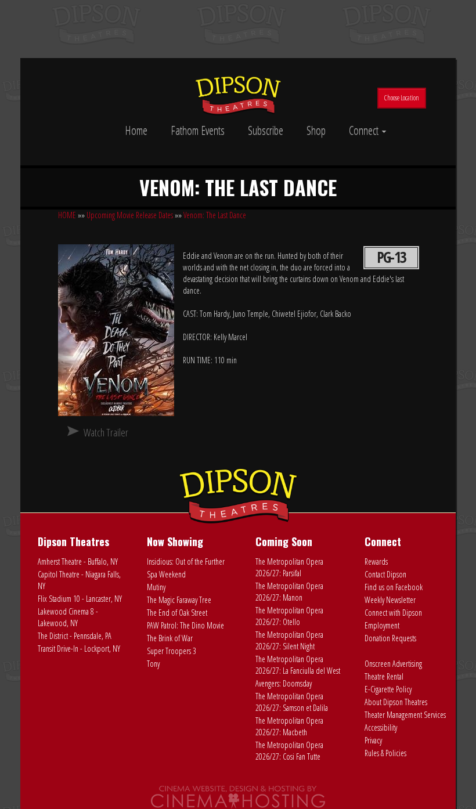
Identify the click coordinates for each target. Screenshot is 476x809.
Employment (382, 625)
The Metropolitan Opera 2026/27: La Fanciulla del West (297, 664)
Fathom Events (198, 130)
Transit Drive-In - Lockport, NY (79, 648)
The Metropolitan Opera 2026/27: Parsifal (289, 567)
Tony (153, 663)
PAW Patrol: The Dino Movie (185, 625)
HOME (67, 215)
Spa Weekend (166, 574)
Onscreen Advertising (393, 663)
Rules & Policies (385, 753)
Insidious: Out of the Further (186, 561)
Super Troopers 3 (171, 650)
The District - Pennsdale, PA (74, 635)
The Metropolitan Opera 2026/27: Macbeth (289, 726)
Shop (316, 130)
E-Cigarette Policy (388, 689)
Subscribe (265, 130)
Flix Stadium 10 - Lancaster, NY (80, 598)
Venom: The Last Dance (214, 215)
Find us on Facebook (394, 587)
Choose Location (401, 98)
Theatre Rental (384, 676)
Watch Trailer (106, 432)
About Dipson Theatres (396, 701)
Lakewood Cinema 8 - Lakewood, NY (68, 617)
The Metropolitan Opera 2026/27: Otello (289, 616)
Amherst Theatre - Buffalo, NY (78, 561)
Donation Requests (390, 638)
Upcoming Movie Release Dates (129, 215)
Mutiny (156, 587)
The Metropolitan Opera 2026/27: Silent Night (289, 640)
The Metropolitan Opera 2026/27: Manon (289, 591)
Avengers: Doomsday (283, 683)
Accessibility (381, 727)
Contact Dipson (385, 574)
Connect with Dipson (393, 612)
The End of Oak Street (177, 612)
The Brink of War (170, 638)
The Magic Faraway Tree (179, 599)
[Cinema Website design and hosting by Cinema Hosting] (238, 796)
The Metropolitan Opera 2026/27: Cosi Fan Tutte (289, 750)
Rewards (376, 561)
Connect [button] (365, 130)
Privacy (373, 740)
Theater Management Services (405, 714)
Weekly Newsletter (390, 599)
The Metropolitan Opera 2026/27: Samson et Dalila (291, 702)
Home (136, 130)
